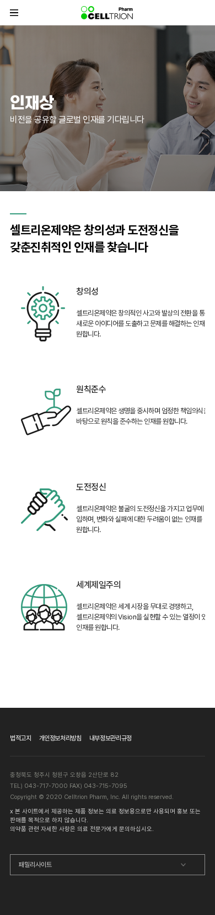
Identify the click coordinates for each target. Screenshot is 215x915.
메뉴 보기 (14, 12)
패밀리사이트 (35, 865)
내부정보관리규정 (110, 738)
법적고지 (20, 738)
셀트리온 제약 (107, 12)
